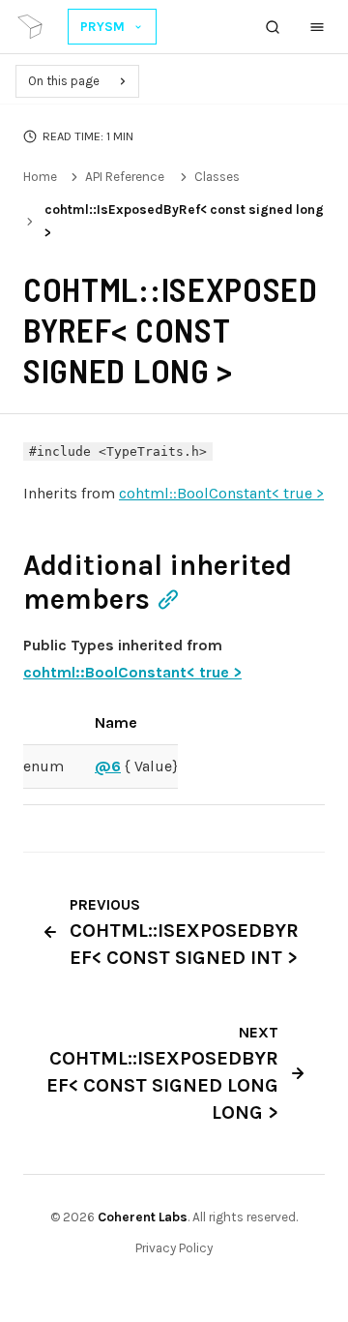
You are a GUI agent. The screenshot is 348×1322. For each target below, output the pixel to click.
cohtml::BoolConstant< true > (221, 493)
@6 (108, 766)
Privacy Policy (174, 1248)
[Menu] (317, 27)
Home (40, 176)
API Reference (124, 176)
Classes (217, 176)
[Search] (272, 27)
